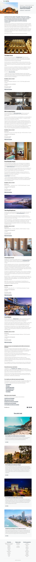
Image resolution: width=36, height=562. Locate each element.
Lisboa (27, 543)
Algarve (27, 547)
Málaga (27, 554)
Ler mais (6, 474)
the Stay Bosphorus (20, 213)
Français (8, 548)
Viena (27, 556)
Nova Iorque (27, 544)
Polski (9, 550)
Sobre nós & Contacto (9, 543)
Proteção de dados (8, 544)
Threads (18, 546)
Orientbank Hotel (25, 260)
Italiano (9, 549)
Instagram (18, 543)
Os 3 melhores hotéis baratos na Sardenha (15, 435)
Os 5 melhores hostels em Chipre (13, 464)
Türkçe (9, 552)
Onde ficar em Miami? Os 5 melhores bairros (15, 528)
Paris (27, 549)
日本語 (9, 555)
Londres (27, 548)
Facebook (18, 544)
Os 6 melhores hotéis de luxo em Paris (14, 497)
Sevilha (27, 553)
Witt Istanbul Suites (17, 113)
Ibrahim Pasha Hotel (11, 166)
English (9, 546)
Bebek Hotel (15, 318)
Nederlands (9, 551)
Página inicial (22, 5)
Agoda (19, 368)
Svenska (8, 553)
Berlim (27, 545)
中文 (9, 556)
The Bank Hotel (19, 57)
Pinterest (18, 547)
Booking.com (14, 368)
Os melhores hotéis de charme (29, 5)
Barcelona (27, 551)
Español (9, 547)
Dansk (9, 554)
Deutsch (8, 545)
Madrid (27, 550)
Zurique (27, 552)
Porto (27, 546)
